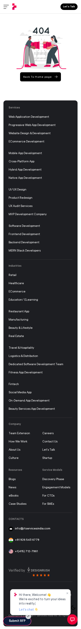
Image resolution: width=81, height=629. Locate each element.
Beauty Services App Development (32, 409)
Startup (47, 458)
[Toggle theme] (73, 607)
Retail (12, 275)
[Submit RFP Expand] (28, 616)
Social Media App (20, 392)
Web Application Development (29, 117)
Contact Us (49, 441)
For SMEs (48, 504)
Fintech (14, 384)
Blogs (12, 479)
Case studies (17, 504)
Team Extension (19, 433)
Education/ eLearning (23, 299)
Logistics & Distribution (23, 356)
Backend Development (24, 242)
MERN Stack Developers (25, 250)
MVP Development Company (28, 214)
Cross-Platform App (21, 161)
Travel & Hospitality (21, 348)
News (12, 487)
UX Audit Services (20, 206)
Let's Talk (48, 449)
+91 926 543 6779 (27, 540)
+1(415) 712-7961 (26, 551)
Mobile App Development (25, 153)
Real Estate (16, 336)
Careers (48, 433)
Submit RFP (17, 621)
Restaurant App (19, 311)
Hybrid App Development (25, 169)
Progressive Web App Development (32, 125)
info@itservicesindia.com (32, 528)
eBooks (13, 495)
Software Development (24, 226)
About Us (14, 449)
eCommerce (17, 291)
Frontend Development (24, 234)
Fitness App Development (26, 372)
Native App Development (25, 178)
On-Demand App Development (29, 400)
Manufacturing (18, 319)
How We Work (18, 441)
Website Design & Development (30, 133)
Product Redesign (20, 198)
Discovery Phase (53, 479)
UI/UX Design (17, 189)
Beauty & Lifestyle (21, 328)
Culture (14, 458)
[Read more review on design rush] (29, 570)
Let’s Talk (69, 6)
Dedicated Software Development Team (36, 364)
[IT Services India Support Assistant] (72, 619)
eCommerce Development (26, 141)
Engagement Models (56, 487)
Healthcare (16, 283)
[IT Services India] (14, 6)
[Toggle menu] (6, 7)
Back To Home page (37, 77)
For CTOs (48, 495)
